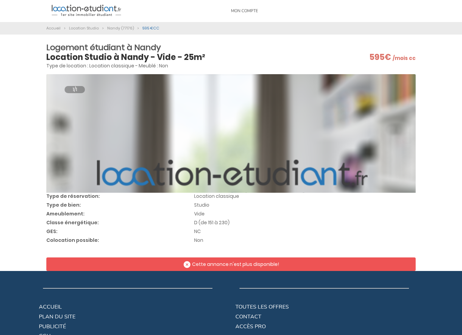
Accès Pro (250, 326)
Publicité (52, 326)
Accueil (50, 307)
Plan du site (57, 316)
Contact (248, 316)
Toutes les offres (262, 307)
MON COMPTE (244, 11)
